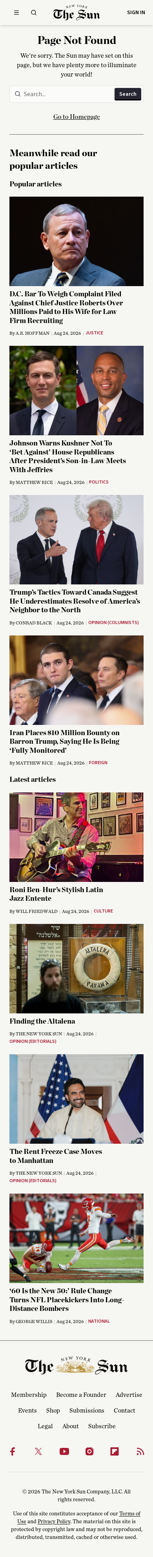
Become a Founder (81, 1395)
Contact (124, 1410)
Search (128, 94)
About (70, 1426)
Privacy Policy (54, 1521)
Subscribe (102, 1426)
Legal (45, 1426)
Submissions (86, 1410)
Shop (53, 1410)
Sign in (136, 12)
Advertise (129, 1395)
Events (27, 1410)
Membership (29, 1395)
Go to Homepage (76, 117)
